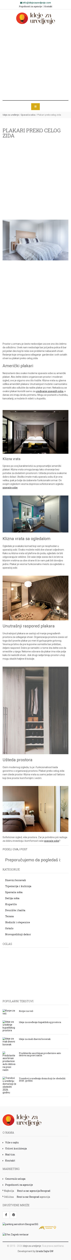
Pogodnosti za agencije (30, 6)
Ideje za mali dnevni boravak (35, 1038)
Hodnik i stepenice (17, 922)
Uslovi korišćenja (16, 1148)
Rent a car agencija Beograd (33, 1190)
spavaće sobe (10, 487)
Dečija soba (12, 898)
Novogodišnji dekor (18, 934)
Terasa (9, 916)
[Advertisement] (35, 62)
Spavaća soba (28, 115)
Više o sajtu (12, 1142)
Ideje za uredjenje (32, 1246)
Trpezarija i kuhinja (18, 886)
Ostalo (9, 928)
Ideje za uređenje (11, 115)
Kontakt (48, 6)
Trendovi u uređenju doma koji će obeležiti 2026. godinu (42, 1079)
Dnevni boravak (15, 880)
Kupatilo (11, 904)
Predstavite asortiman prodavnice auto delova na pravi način (40, 1054)
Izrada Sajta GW (44, 1251)
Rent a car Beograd (28, 1196)
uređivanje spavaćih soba (49, 391)
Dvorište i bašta (15, 910)
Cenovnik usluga (15, 1178)
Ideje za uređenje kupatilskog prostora (40, 1022)
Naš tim (10, 1154)
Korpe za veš (26, 1010)
